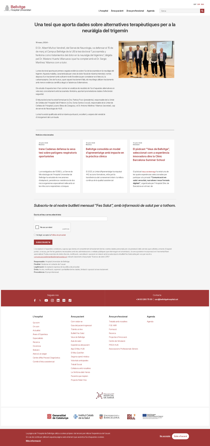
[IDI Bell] (131, 416)
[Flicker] (63, 300)
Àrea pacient (117, 11)
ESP (198, 4)
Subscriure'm (43, 242)
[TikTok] (70, 300)
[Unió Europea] (153, 416)
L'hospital (103, 11)
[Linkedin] (58, 300)
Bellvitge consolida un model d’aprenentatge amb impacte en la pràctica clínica (105, 153)
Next (178, 61)
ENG (202, 4)
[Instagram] (52, 300)
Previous (115, 61)
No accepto (165, 436)
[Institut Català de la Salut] (83, 416)
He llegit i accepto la (51, 235)
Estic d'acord (180, 436)
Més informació (33, 441)
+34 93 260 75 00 (144, 299)
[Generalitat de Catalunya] (57, 416)
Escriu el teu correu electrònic (47, 214)
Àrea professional (135, 11)
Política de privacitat (58, 235)
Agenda (150, 11)
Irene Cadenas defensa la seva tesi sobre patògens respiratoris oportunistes (58, 153)
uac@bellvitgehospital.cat (166, 299)
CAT (195, 4)
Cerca (202, 11)
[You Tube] (46, 300)
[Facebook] (35, 300)
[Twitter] (40, 300)
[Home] (18, 7)
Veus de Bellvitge (149, 172)
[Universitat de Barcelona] (109, 416)
